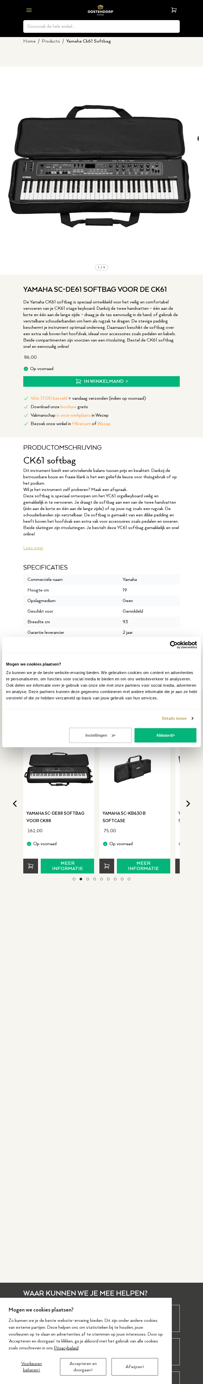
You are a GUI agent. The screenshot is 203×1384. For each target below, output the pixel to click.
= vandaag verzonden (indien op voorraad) (88, 398)
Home (29, 41)
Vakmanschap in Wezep (70, 415)
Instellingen (96, 735)
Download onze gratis (59, 406)
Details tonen (174, 718)
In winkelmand (104, 381)
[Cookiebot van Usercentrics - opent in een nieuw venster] (174, 645)
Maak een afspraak (109, 489)
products (51, 41)
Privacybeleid (66, 1348)
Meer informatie (67, 866)
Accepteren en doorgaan (83, 1367)
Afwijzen (134, 1366)
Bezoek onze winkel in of (70, 423)
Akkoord (164, 735)
